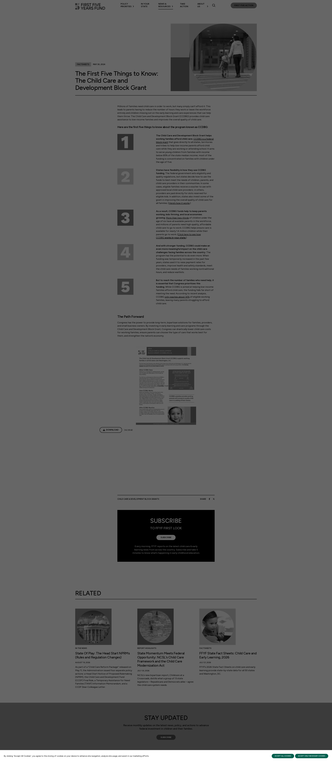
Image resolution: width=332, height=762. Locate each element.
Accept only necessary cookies (311, 756)
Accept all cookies (283, 756)
